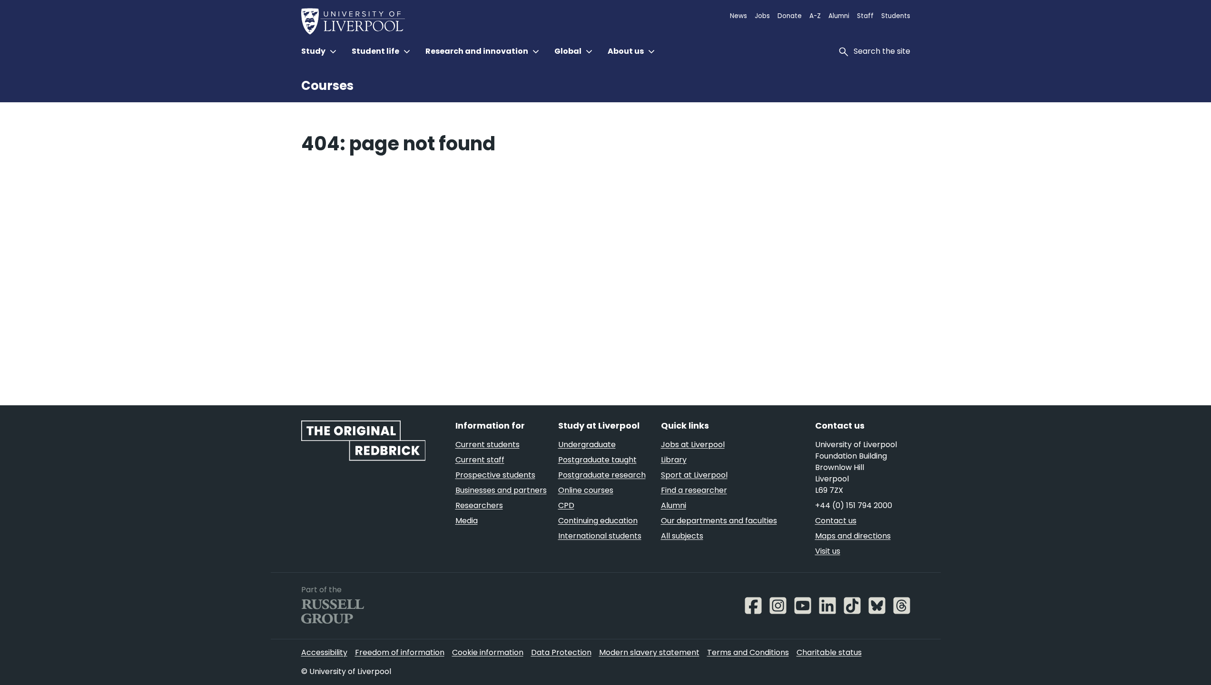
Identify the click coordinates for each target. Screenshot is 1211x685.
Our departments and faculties (719, 520)
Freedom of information (399, 652)
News (738, 15)
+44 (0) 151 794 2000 (853, 505)
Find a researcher (694, 490)
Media (466, 520)
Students (895, 15)
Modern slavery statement (649, 652)
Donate (790, 15)
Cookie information (487, 652)
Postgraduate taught (597, 459)
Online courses (585, 490)
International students (599, 535)
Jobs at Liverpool (693, 444)
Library (674, 459)
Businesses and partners (501, 490)
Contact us (836, 520)
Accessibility (324, 652)
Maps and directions (853, 535)
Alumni (838, 15)
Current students (487, 444)
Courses (327, 85)
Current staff (479, 459)
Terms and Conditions (748, 652)
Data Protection (561, 652)
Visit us (827, 551)
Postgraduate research (602, 475)
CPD (566, 505)
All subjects (682, 535)
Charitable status (829, 652)
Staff (865, 15)
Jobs (762, 15)
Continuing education (598, 520)
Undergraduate (587, 444)
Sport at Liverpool (694, 475)
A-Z (815, 15)
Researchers (479, 505)
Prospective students (495, 475)
